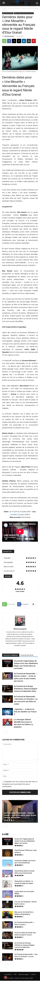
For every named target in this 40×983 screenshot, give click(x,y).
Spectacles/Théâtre (14, 8)
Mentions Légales (24, 974)
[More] (33, 604)
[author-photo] (20, 626)
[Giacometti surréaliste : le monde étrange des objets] (7, 884)
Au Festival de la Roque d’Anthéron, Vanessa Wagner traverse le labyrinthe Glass (25, 688)
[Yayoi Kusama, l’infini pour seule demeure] (7, 853)
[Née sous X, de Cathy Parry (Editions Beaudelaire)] (7, 915)
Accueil (4, 8)
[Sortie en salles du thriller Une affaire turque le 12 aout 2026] (7, 936)
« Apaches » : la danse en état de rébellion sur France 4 (25, 711)
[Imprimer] (29, 41)
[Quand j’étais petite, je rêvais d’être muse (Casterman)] (7, 874)
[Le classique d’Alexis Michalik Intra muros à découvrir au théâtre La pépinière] (7, 722)
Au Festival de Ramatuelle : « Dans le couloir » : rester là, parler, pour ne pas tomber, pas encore (20, 815)
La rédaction (8, 974)
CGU (15, 974)
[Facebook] (9, 41)
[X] (14, 41)
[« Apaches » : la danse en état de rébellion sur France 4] (7, 712)
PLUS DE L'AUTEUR (27, 655)
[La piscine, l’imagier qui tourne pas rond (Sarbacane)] (7, 863)
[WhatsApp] (4, 41)
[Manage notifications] (5, 977)
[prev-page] (3, 732)
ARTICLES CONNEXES (10, 655)
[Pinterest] (34, 41)
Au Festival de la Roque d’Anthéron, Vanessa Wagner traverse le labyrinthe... (25, 945)
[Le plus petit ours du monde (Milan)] (7, 894)
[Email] (19, 41)
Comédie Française (17, 514)
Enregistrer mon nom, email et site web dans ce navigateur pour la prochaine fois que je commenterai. (19, 784)
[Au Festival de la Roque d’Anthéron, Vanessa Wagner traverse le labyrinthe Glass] (7, 689)
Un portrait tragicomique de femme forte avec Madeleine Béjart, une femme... (25, 841)
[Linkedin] (24, 41)
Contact (33, 974)
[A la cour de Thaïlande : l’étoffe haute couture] (7, 905)
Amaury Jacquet (9, 36)
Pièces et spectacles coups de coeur (24, 13)
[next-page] (7, 732)
